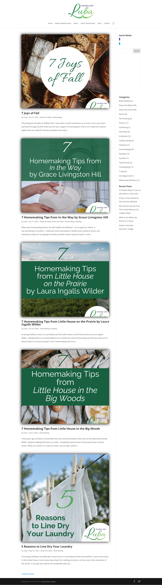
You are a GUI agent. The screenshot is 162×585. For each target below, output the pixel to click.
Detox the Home (58, 221)
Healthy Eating (125, 140)
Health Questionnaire (63, 23)
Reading (78, 221)
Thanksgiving (124, 167)
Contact (107, 23)
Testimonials (124, 162)
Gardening (123, 127)
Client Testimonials (88, 23)
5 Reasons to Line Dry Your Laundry (46, 546)
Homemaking (57, 117)
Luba (25, 117)
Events (122, 114)
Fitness (122, 123)
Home (50, 23)
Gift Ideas (123, 132)
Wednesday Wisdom (127, 180)
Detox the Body (45, 117)
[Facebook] (119, 39)
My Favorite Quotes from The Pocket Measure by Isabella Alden (129, 209)
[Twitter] (119, 43)
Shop (99, 23)
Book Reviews (124, 101)
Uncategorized (125, 176)
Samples (122, 158)
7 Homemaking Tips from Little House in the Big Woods (60, 429)
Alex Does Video (49, 581)
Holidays (122, 145)
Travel (121, 171)
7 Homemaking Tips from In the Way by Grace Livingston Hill (64, 217)
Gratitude (123, 136)
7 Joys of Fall (30, 113)
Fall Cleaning (124, 118)
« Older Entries (27, 574)
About (76, 23)
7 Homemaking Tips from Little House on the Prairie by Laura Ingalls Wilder (65, 322)
